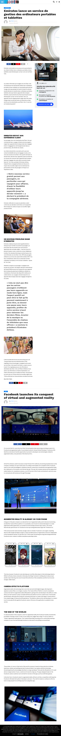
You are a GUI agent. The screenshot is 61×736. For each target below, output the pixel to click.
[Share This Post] (13, 63)
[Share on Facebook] (8, 63)
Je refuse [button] (27, 734)
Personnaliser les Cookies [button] (42, 734)
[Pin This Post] (18, 63)
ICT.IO (12, 21)
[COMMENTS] (27, 63)
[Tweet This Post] (26, 443)
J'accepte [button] (33, 734)
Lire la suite (20, 733)
